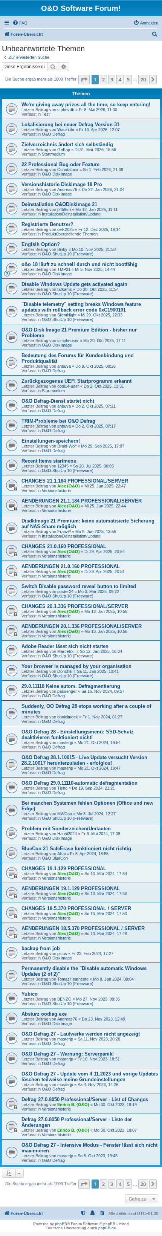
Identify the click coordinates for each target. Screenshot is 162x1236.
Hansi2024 (67, 833)
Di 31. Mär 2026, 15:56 (95, 149)
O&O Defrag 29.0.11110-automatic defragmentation (79, 783)
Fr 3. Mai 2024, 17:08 (100, 833)
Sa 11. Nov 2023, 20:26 (99, 1039)
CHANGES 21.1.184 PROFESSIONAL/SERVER (74, 481)
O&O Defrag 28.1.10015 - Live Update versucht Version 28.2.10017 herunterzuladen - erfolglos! (84, 760)
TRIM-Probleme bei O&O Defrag (58, 421)
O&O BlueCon (55, 858)
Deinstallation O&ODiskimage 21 (59, 204)
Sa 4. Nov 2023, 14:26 (98, 1084)
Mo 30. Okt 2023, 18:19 (115, 1104)
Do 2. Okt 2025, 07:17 (95, 426)
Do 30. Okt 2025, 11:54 (97, 289)
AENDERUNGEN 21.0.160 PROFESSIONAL (70, 566)
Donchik (64, 671)
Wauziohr (66, 129)
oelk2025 (65, 229)
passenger (67, 691)
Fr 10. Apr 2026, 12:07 (99, 129)
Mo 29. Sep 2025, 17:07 (102, 446)
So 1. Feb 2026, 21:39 (103, 169)
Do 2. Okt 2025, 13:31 (104, 386)
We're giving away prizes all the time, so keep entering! (85, 104)
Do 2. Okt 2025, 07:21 (95, 406)
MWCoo (64, 813)
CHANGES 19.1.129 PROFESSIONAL (63, 868)
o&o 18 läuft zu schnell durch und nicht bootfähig (79, 264)
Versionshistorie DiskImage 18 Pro (61, 184)
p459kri (64, 209)
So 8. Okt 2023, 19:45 (98, 1155)
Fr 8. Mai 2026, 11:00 (98, 109)
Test (46, 114)
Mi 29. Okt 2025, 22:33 (101, 315)
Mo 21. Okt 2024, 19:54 (99, 742)
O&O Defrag (53, 134)
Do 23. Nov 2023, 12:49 (103, 1019)
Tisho (62, 788)
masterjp (65, 742)
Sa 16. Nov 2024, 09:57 (102, 691)
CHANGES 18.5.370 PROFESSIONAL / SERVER (76, 908)
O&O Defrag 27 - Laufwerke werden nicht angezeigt (80, 1034)
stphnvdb (65, 109)
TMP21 (63, 269)
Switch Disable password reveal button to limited (78, 586)
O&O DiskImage (57, 174)
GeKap (63, 149)
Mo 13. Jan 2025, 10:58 (105, 611)
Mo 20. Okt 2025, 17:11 (104, 340)
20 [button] (143, 79)
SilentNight (66, 315)
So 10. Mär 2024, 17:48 (105, 933)
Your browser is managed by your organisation (76, 666)
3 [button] (111, 79)
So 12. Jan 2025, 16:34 (101, 651)
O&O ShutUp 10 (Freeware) (67, 254)
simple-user (68, 340)
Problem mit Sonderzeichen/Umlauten (66, 828)
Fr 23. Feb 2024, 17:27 (92, 953)
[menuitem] (20, 23)
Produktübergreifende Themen (70, 234)
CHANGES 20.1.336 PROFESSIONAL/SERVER (74, 606)
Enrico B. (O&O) (73, 1104)
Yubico (29, 994)
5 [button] (128, 79)
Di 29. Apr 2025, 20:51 (104, 571)
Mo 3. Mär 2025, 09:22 (98, 591)
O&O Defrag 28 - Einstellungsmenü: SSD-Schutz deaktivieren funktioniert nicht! (77, 734)
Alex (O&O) (68, 486)
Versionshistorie (56, 490)
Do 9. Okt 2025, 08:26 (95, 366)
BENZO (64, 999)
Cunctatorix (67, 169)
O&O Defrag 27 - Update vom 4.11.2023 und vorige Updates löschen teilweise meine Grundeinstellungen (89, 1076)
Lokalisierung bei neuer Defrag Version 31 (70, 124)
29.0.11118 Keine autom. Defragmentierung (70, 686)
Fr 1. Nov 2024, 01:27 (102, 717)
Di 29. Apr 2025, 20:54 (104, 551)
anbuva (64, 366)
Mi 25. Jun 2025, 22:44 (105, 506)
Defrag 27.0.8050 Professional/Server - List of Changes (84, 1099)
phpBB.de (107, 1228)
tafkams (64, 289)
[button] (84, 79)
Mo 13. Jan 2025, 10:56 (105, 631)
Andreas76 (67, 189)
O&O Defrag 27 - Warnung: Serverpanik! (67, 1054)
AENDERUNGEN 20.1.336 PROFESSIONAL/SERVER (81, 626)
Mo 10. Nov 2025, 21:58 (94, 249)
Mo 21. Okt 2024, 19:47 (99, 768)
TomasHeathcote (73, 979)
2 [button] (103, 79)
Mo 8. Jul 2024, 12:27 (96, 813)
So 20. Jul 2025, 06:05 (93, 466)
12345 (63, 466)
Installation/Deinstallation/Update (71, 214)
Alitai (61, 853)
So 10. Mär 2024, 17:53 (105, 893)
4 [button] (120, 79)
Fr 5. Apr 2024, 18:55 (89, 853)
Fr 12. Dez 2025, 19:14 (99, 229)
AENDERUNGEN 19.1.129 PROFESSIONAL (70, 888)
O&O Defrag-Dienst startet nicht (57, 401)
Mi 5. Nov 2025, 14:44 (95, 269)
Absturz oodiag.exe (44, 1014)
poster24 (65, 591)
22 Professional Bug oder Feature (60, 164)
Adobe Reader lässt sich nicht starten (65, 646)
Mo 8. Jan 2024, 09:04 (113, 979)
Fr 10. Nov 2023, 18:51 (99, 1059)
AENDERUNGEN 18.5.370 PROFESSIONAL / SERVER (83, 928)
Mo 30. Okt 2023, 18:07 (115, 1130)
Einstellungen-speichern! (50, 441)
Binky (62, 249)
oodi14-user (68, 386)
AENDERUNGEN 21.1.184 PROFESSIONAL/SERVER (81, 501)
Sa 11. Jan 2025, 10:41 (98, 671)
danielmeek (67, 717)
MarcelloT (66, 651)
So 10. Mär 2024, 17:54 (105, 873)
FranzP (64, 531)
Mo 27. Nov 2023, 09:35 (98, 999)
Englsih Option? (40, 244)
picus (62, 953)
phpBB (61, 1224)
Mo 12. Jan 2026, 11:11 (96, 209)
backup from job (40, 948)
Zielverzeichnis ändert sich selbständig (67, 144)
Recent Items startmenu (48, 461)
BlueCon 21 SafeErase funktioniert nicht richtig (76, 848)
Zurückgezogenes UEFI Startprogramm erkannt (76, 381)
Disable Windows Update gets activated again (74, 284)
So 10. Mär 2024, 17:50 (105, 913)
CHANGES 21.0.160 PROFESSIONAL (63, 546)
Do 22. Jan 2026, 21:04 (103, 189)
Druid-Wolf (66, 446)
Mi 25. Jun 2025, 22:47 (105, 486)
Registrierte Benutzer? (47, 224)
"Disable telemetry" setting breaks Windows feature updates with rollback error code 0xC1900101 (81, 307)
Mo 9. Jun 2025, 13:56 (95, 531)
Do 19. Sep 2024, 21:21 (93, 788)
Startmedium (53, 154)
